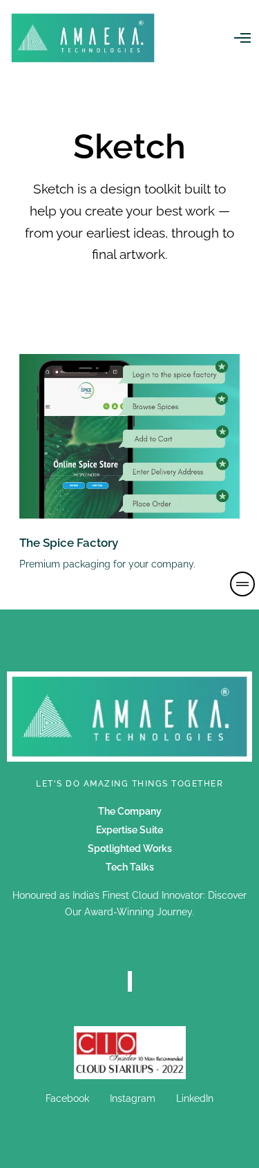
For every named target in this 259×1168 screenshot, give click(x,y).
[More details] (242, 584)
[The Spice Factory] (129, 436)
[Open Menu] (242, 37)
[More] (130, 1052)
